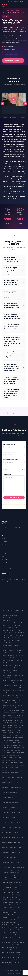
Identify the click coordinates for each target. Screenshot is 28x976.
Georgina (14, 705)
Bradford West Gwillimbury (8, 645)
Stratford (15, 909)
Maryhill (16, 765)
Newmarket (18, 800)
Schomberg (17, 890)
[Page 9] (12, 117)
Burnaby (10, 655)
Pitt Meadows (5, 832)
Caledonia (21, 655)
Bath (13, 627)
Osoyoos (13, 817)
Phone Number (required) (10, 459)
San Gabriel (4, 885)
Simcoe (16, 897)
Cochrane (15, 670)
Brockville (4, 652)
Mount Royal (18, 785)
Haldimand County (6, 717)
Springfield (4, 902)
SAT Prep (4, 556)
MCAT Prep (4, 559)
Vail (17, 937)
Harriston (4, 725)
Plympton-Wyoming (13, 835)
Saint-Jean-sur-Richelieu (15, 872)
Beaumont (18, 630)
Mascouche (21, 765)
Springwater (11, 902)
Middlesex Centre (6, 775)
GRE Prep (4, 565)
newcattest (10, 797)
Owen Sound (5, 822)
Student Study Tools (6, 914)
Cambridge (9, 657)
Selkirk (8, 892)
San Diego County (18, 882)
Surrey (10, 917)
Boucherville (17, 640)
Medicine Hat (5, 770)
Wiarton (17, 959)
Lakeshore (19, 742)
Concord (15, 675)
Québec (4, 850)
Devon (23, 682)
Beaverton (11, 632)
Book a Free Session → (13, 60)
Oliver (16, 815)
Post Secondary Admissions (15, 845)
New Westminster (6, 795)
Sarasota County (17, 885)
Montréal (4, 782)
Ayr (22, 622)
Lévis (14, 752)
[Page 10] (13, 117)
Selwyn (13, 892)
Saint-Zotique (13, 877)
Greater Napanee (20, 710)
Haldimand (21, 715)
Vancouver (4, 939)
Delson (14, 682)
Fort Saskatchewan (6, 700)
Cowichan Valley (16, 677)
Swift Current (20, 917)
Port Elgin (10, 840)
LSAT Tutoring (10, 757)
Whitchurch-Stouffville (11, 957)
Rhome (10, 855)
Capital (21, 660)
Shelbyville (19, 895)
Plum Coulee (5, 835)
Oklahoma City (5, 815)
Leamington (17, 750)
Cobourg (9, 670)
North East (21, 805)
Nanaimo (12, 787)
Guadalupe (4, 715)
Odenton (14, 812)
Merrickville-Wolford (18, 770)
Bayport (18, 627)
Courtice (9, 677)
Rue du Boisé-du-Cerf (7, 865)
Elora (13, 692)
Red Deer (14, 852)
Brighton (4, 650)
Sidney (11, 897)
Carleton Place (5, 662)
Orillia (3, 817)
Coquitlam (21, 675)
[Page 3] (4, 117)
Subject (5, 467)
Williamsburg (5, 962)
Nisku (21, 802)
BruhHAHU (19, 652)
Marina (16, 762)
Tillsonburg (15, 927)
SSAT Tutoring (11, 904)
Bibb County (9, 635)
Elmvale (8, 692)
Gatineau (4, 705)
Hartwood (10, 725)
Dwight (20, 685)
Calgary (3, 657)
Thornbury (14, 924)
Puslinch (19, 847)
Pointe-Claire (5, 837)
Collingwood (17, 672)
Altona (3, 615)
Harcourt (4, 722)
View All (14, 607)
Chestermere (17, 665)
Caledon (15, 655)
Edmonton (13, 690)
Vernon (9, 944)
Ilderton (20, 727)
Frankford (14, 700)
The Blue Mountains (6, 924)
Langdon (21, 745)
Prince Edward (5, 847)
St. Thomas (18, 907)
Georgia (9, 705)
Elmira (3, 692)
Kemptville (4, 735)
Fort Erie (21, 697)
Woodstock (4, 964)
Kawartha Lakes (11, 732)
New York (13, 795)
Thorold (9, 927)
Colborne (21, 670)
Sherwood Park (5, 897)
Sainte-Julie (4, 880)
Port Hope (16, 840)
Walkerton (19, 944)
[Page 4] (5, 117)
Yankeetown (11, 964)
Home (8, 10)
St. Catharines (5, 907)
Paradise (4, 825)
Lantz (23, 747)
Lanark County (14, 745)
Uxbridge (12, 937)
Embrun (22, 692)
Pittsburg (11, 832)
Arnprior (4, 620)
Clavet (19, 667)
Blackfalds (15, 635)
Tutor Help (20, 929)
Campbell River (16, 657)
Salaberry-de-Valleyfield (7, 882)
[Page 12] (15, 117)
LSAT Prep (4, 553)
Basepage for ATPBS (6, 627)
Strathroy (14, 912)
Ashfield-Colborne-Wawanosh (8, 622)
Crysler (3, 682)
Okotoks (11, 815)
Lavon (12, 750)
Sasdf (3, 887)
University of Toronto (6, 934)
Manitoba (14, 760)
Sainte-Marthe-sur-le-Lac (14, 880)
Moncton (17, 780)
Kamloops (4, 732)
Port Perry (10, 842)
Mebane (16, 767)
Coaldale (4, 670)
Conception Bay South (7, 675)
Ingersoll (4, 730)
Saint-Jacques (5, 872)
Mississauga (19, 777)
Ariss (21, 617)
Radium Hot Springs (6, 852)
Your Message (7, 474)
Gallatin (12, 702)
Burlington (4, 655)
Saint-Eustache (20, 867)
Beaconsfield (5, 630)
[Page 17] (21, 117)
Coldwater (11, 672)
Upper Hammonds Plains (18, 934)
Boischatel (4, 640)
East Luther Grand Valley (16, 687)
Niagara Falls (5, 802)
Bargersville (13, 625)
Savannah (11, 890)
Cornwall (4, 677)
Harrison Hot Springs (18, 722)
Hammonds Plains (18, 720)
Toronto (3, 929)
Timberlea (21, 927)
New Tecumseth (13, 792)
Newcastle (4, 797)
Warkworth (9, 947)
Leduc (3, 752)
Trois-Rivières (13, 929)
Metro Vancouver (5, 772)
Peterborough (5, 830)
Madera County (18, 757)
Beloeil (3, 635)
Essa (13, 695)
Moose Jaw (9, 782)
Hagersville (15, 715)
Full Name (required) (9, 444)
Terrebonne (16, 919)
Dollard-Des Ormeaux (7, 685)
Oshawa (8, 817)
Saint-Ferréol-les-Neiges (7, 870)
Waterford (12, 949)
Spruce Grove (18, 902)
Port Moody (4, 842)
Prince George (13, 847)
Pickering (18, 10)
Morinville (16, 782)
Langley (9, 747)
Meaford (11, 767)
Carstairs (12, 662)
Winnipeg (17, 962)
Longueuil (20, 755)
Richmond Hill (5, 857)
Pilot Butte (17, 830)
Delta (19, 682)
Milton (22, 775)
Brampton (17, 645)
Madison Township (6, 760)
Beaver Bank (5, 632)
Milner (18, 775)
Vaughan (4, 944)
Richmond (15, 855)
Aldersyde (22, 612)
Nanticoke (4, 790)
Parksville (4, 827)
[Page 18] (22, 117)
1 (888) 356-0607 (8, 576)
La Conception (10, 740)
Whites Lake (4, 959)
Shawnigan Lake (5, 895)
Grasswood (17, 707)
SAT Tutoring (5, 890)
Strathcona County (6, 912)
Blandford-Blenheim (6, 637)
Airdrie (8, 612)
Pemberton (15, 827)
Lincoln (18, 752)
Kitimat (3, 740)
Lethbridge (8, 752)
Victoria (14, 944)
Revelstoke (4, 855)
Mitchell (12, 780)
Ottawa (16, 820)
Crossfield (19, 680)
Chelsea (11, 665)
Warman (15, 947)
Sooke (16, 899)
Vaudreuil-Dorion (12, 939)
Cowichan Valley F (6, 680)
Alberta (17, 612)
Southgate (21, 899)
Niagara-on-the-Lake (14, 802)
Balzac (7, 625)
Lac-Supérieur (5, 742)
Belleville (22, 632)
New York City (20, 795)
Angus (10, 617)
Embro (17, 692)
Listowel (4, 755)
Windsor (11, 962)
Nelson (9, 790)
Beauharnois (12, 630)
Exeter (21, 695)
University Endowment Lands (13, 932)
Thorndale (20, 924)
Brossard (10, 652)
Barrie (19, 625)
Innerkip (9, 730)
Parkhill (18, 825)
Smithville (11, 899)
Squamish (4, 904)
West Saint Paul (19, 952)
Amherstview (5, 617)
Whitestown (11, 959)
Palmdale (11, 822)
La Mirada (17, 740)
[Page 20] (24, 117)
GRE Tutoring (12, 710)
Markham (4, 765)
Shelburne (13, 895)
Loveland (4, 757)
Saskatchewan (9, 887)
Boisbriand (20, 637)
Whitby (3, 957)
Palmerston (17, 822)
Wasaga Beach (5, 949)
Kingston (4, 737)
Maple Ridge (4, 762)
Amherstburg (15, 615)
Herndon (15, 725)
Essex (16, 695)
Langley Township (16, 747)
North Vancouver (5, 807)
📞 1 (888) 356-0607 (17, 1)
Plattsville (17, 832)
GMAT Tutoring (5, 707)
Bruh (15, 652)
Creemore (13, 680)
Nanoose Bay (18, 787)
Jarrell (18, 730)
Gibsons (20, 705)
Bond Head (10, 640)
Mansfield (19, 760)
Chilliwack (4, 667)
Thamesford (13, 922)
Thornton (4, 927)
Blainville (21, 635)
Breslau (17, 647)
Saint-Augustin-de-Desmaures (9, 867)
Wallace (4, 947)
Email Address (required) (10, 452)
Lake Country (13, 742)
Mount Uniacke (5, 787)
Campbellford (5, 660)
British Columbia (19, 650)
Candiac (11, 660)
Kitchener (20, 737)
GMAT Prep (4, 562)
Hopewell (9, 727)
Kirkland (15, 737)
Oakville (9, 812)
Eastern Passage (6, 690)
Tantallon (11, 919)
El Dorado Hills (20, 690)
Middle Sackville (14, 772)
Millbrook (13, 775)
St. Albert (18, 904)
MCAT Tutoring (5, 767)
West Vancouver (5, 954)
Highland (21, 725)
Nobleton (9, 805)
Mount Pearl (11, 785)
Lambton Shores (5, 745)
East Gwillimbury (5, 687)
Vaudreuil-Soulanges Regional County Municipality (13, 942)
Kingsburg (22, 735)
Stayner (4, 909)
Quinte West (16, 850)
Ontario (4, 413)
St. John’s (12, 907)
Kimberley (10, 735)
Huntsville (15, 727)
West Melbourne (10, 952)
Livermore (9, 755)
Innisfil (14, 730)
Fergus (8, 697)
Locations (13, 10)
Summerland (15, 914)
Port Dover (4, 840)
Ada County (11, 610)
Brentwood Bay (11, 647)
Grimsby (22, 712)
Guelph (9, 715)
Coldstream (4, 672)
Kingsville (9, 737)
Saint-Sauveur (5, 877)
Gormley (12, 707)
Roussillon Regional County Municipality (10, 862)
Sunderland (4, 917)
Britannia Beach (10, 650)
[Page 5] (6, 117)
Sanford (10, 885)
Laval (8, 750)
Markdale (21, 762)
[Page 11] (14, 117)
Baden (3, 625)
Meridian (11, 770)
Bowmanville (5, 642)
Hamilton (10, 720)
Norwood (13, 807)
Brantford (4, 647)
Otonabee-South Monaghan (8, 820)
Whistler (19, 954)
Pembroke (21, 827)
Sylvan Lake (4, 919)
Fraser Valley (20, 700)
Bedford (17, 632)
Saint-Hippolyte (17, 870)
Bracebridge (11, 642)
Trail (8, 929)
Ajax (13, 612)
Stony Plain (9, 909)
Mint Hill (3, 777)
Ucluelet (4, 932)
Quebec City (9, 850)
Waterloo (18, 949)
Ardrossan (16, 617)
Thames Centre (5, 922)
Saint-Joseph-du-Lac (14, 875)
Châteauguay (5, 665)
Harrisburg (9, 722)
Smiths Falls (5, 899)
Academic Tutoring (6, 568)
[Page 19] (23, 117)
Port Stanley (17, 842)
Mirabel (8, 777)
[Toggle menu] (25, 5)
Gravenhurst (5, 710)
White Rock (20, 957)
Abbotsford (4, 610)
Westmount (13, 954)
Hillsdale (4, 727)
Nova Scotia (17, 810)
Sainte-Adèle (20, 877)
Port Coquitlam (20, 837)
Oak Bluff (4, 812)
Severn (17, 892)
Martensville (10, 765)
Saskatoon (16, 887)
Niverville (4, 805)
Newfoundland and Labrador (8, 800)
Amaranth (8, 615)
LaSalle (3, 750)
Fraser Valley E (5, 702)
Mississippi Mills (5, 780)
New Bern (15, 790)
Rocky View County (6, 860)
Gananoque (17, 702)
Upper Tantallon (5, 937)
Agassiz (4, 612)
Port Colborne (12, 837)
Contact (4, 544)
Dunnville (15, 685)
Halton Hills (4, 720)
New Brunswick (5, 792)
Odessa (19, 812)
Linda (22, 752)
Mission (13, 777)
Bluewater (14, 637)
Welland (4, 952)
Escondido (7, 695)
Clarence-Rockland (12, 667)
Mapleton (11, 762)
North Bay (15, 805)
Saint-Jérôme (5, 875)
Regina (19, 852)
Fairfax (3, 697)
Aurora (18, 622)
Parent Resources (11, 825)
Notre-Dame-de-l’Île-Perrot (8, 810)
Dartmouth (9, 682)
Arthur (8, 620)
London (15, 755)
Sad (14, 865)
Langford (4, 747)
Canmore (17, 660)
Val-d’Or (21, 937)
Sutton (14, 917)
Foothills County (14, 697)
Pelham (9, 827)
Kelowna (18, 732)
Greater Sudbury (5, 712)
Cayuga (17, 662)
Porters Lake (5, 845)
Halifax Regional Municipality (17, 717)
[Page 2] (3, 117)
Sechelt (3, 892)
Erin (3, 695)
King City (16, 735)
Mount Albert (5, 785)
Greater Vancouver (15, 712)
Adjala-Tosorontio (19, 610)
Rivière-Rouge (12, 857)
